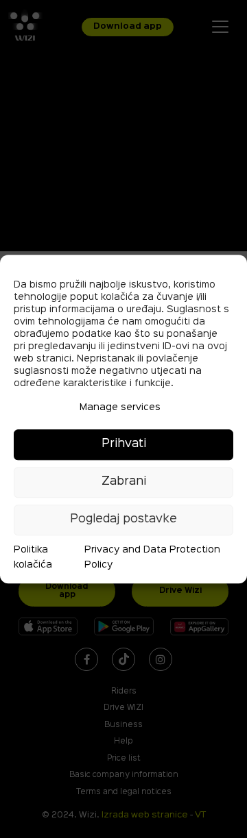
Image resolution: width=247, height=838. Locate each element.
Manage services (120, 407)
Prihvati (124, 444)
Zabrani (124, 482)
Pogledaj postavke (123, 519)
